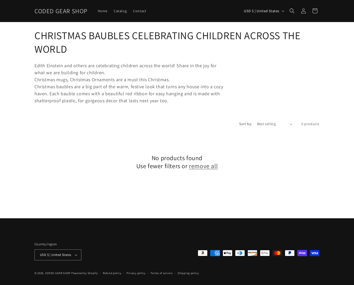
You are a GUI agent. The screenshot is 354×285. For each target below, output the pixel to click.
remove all (203, 166)
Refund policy (112, 273)
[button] (292, 11)
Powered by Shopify (84, 273)
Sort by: (245, 123)
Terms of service (161, 273)
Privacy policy (136, 273)
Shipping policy (188, 273)
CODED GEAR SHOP (58, 273)
